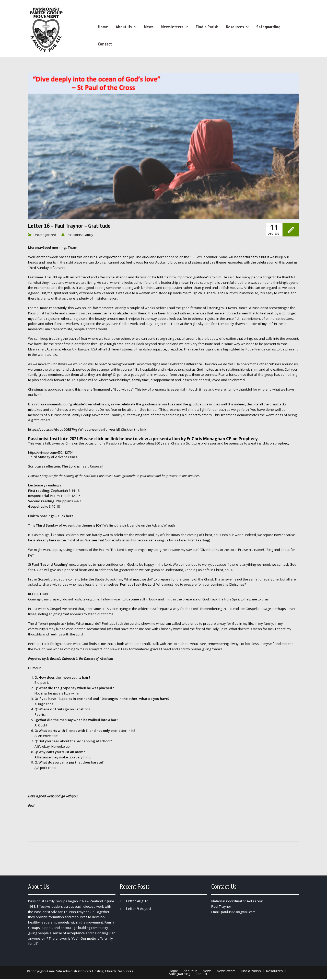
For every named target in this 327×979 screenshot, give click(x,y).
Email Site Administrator (65, 971)
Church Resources (119, 971)
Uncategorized (44, 234)
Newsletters (172, 27)
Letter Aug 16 (137, 900)
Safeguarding (268, 27)
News (149, 27)
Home (103, 27)
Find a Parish (207, 27)
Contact (105, 44)
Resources (235, 27)
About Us (124, 27)
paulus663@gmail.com (238, 911)
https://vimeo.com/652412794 (50, 452)
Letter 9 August (138, 908)
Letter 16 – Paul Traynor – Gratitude (69, 226)
